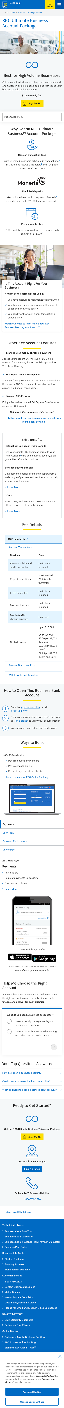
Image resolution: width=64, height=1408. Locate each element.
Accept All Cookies (32, 1392)
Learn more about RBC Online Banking (27, 777)
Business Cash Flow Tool (18, 1231)
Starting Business (14, 1259)
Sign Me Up (34, 103)
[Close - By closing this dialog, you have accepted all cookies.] (60, 1356)
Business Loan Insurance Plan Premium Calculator (32, 1241)
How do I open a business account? (21, 1072)
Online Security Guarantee (19, 1319)
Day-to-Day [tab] (8, 849)
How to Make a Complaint (19, 1297)
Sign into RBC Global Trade (20, 1347)
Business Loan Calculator (19, 1236)
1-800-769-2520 (19, 711)
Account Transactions (20, 547)
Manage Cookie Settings (32, 1402)
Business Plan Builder (16, 1247)
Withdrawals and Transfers (23, 675)
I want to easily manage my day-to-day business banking (34, 1023)
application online (30, 707)
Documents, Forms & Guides (20, 1302)
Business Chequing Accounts (30, 12)
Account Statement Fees (22, 665)
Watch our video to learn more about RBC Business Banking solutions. (27, 325)
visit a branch (21, 720)
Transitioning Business (17, 1269)
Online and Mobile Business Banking (25, 1337)
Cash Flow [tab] (8, 832)
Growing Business (14, 1264)
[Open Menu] (59, 4)
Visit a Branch (12, 1292)
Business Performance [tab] (14, 841)
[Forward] (54, 1047)
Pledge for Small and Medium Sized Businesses (31, 1307)
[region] (32, 1380)
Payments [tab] (8, 824)
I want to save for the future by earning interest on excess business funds (36, 1033)
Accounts (11, 12)
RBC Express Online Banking (20, 1342)
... (3, 12)
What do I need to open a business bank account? (29, 1089)
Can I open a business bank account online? (26, 1081)
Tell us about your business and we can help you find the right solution (34, 420)
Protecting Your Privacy (17, 1325)
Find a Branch (32, 1168)
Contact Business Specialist (20, 1286)
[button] (50, 4)
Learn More (13, 487)
